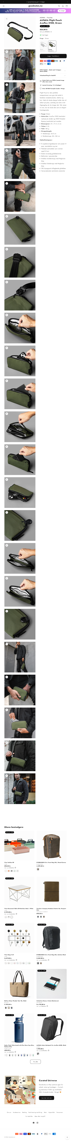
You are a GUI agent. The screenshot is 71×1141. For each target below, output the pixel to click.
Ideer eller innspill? (40, 1116)
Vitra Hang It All (9, 955)
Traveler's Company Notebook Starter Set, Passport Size (51, 909)
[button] (4, 6)
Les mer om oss (47, 1098)
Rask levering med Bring (35, 1112)
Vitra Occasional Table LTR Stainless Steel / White (18, 908)
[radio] (44, 46)
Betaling (24, 1112)
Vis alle (35, 1062)
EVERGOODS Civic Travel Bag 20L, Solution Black (51, 955)
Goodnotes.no (12, 1137)
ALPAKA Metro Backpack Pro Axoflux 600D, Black (51, 1045)
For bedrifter (29, 1116)
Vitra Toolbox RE (9, 862)
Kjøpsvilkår (52, 1112)
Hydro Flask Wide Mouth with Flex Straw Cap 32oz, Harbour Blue (19, 1046)
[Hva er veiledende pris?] (51, 31)
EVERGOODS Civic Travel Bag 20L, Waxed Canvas (51, 862)
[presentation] (5, 1055)
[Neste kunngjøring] (68, 2)
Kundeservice (16, 1112)
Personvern (60, 1112)
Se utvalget (62, 11)
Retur (45, 1112)
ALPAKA (42, 18)
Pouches (49, 18)
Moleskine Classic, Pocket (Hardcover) (48, 1001)
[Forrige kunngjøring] (3, 2)
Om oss (9, 1112)
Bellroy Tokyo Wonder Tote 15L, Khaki (15, 1001)
